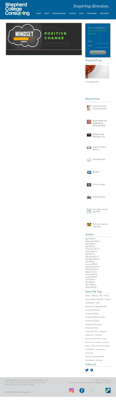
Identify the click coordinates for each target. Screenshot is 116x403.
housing (98, 342)
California (94, 296)
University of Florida (92, 310)
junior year (105, 342)
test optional (89, 360)
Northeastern (90, 303)
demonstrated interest (93, 339)
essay (105, 339)
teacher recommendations (94, 356)
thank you (99, 360)
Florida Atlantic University (94, 299)
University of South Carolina (95, 317)
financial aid (89, 342)
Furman (107, 299)
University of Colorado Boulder (96, 306)
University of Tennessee (93, 324)
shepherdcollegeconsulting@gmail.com (90, 382)
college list (103, 331)
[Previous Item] (89, 71)
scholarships (89, 349)
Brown (87, 296)
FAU (100, 296)
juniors (87, 346)
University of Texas (91, 328)
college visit (89, 335)
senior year (89, 353)
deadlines (98, 335)
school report (100, 349)
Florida (106, 296)
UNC (98, 303)
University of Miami (92, 314)
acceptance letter (91, 331)
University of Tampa (92, 321)
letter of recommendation (100, 346)
